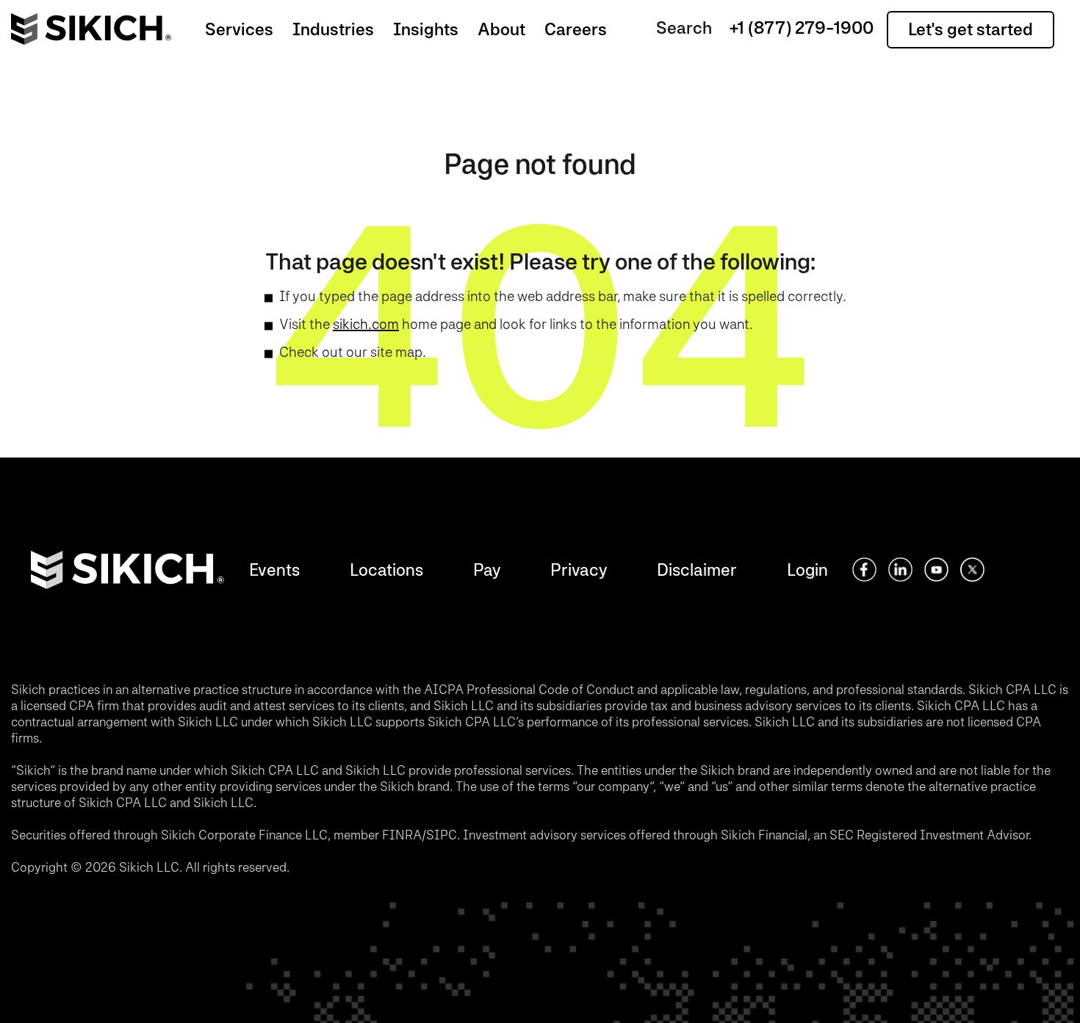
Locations (386, 569)
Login (807, 569)
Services (239, 29)
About (501, 29)
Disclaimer (697, 569)
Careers (575, 29)
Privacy (578, 569)
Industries (333, 29)
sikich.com (366, 324)
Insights (425, 29)
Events (274, 569)
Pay (486, 569)
